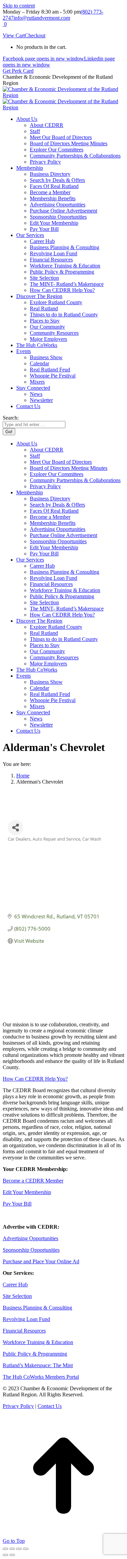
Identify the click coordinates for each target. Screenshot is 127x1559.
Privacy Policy (18, 1406)
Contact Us (50, 1406)
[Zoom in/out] (25, 1549)
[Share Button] (15, 827)
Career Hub (15, 1284)
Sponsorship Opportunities (31, 1250)
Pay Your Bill (17, 1204)
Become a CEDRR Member (33, 1181)
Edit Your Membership (27, 1192)
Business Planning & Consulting (37, 1307)
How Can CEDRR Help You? (35, 1079)
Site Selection (17, 1296)
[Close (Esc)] (5, 1549)
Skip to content (19, 5)
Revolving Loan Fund (26, 1319)
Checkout (35, 35)
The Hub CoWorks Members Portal (41, 1377)
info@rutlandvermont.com (42, 18)
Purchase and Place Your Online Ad (41, 1261)
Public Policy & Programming (35, 1354)
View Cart (14, 35)
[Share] (12, 1549)
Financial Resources (24, 1331)
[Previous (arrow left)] (5, 1555)
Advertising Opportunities (30, 1238)
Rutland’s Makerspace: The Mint (38, 1365)
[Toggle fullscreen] (19, 1549)
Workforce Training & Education (38, 1342)
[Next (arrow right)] (12, 1555)
